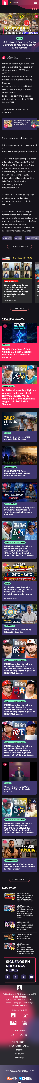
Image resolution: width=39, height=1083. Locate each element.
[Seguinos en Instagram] (23, 976)
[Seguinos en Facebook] (7, 976)
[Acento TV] (5, 2)
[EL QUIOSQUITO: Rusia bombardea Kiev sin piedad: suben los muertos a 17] (19, 462)
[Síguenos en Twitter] (21, 1035)
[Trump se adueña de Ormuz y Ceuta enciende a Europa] (19, 938)
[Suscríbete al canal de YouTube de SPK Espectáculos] (13, 1023)
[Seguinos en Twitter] (15, 976)
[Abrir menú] (35, 3)
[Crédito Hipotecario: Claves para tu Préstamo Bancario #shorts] (19, 778)
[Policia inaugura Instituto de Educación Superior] (19, 619)
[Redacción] (4, 59)
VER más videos (20, 880)
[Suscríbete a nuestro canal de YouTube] (31, 976)
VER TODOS (19, 308)
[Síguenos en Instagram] (26, 1035)
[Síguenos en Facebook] (17, 1035)
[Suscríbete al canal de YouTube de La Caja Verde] (25, 1023)
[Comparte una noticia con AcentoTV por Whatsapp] (12, 1035)
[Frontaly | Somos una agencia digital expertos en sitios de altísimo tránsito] (12, 1079)
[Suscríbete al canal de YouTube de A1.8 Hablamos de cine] (25, 1015)
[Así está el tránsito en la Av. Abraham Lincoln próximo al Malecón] (17, 124)
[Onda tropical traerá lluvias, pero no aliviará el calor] (19, 427)
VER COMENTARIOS (20, 246)
